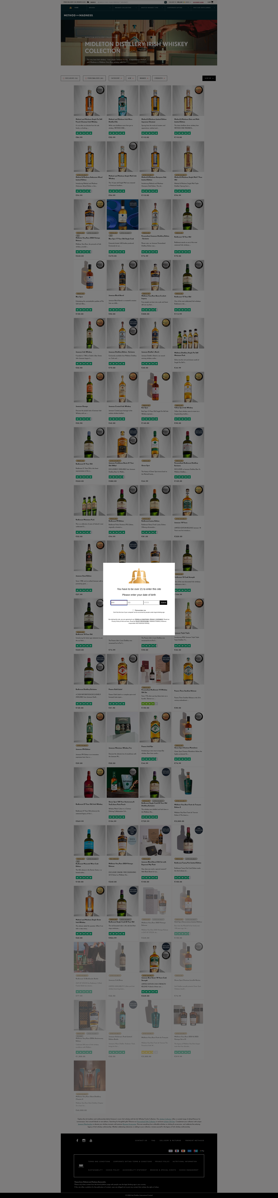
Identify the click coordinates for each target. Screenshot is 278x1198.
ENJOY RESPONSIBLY (142, 621)
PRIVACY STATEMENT (156, 619)
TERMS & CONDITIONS (142, 619)
